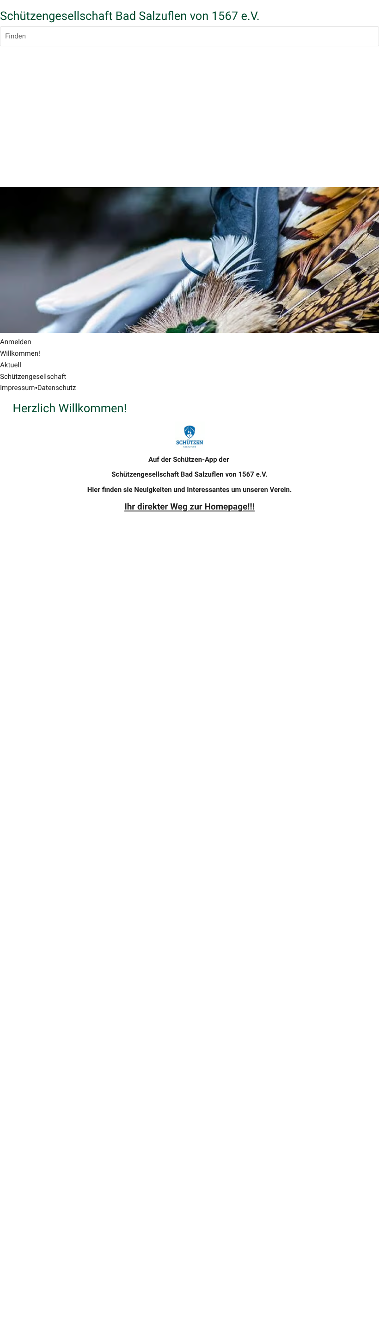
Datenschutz (56, 388)
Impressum (17, 388)
